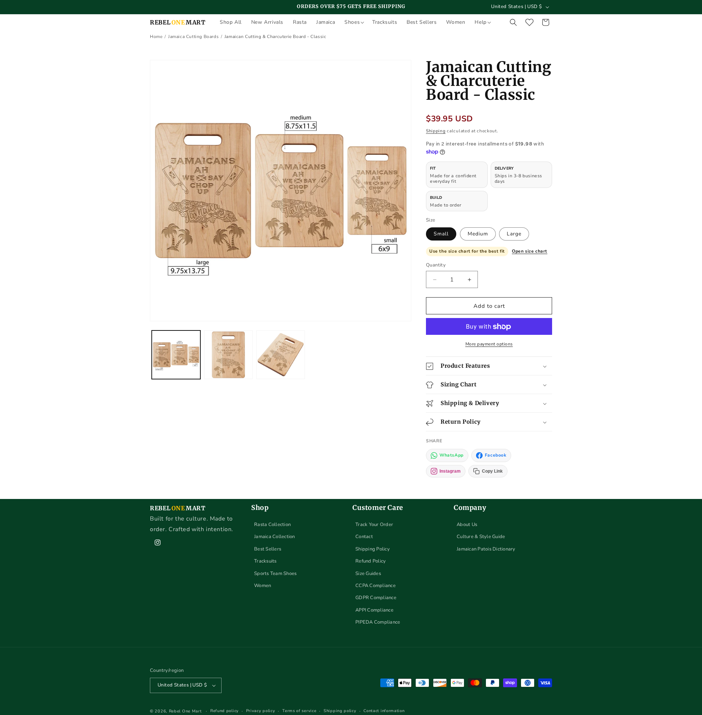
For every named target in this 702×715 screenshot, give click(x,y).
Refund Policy (370, 561)
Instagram (450, 471)
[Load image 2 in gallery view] (228, 354)
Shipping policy (340, 711)
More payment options (489, 344)
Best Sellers (267, 549)
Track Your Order (374, 524)
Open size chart (529, 251)
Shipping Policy (372, 549)
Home (156, 36)
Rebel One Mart (185, 711)
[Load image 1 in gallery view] (176, 354)
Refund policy (224, 711)
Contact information (383, 711)
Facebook (495, 455)
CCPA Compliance (375, 585)
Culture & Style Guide (481, 537)
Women (262, 585)
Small (441, 233)
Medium (478, 233)
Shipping (436, 131)
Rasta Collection (272, 524)
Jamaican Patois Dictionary (486, 549)
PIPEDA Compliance (377, 622)
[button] (353, 22)
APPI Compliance (374, 610)
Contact (364, 537)
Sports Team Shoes (275, 573)
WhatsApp (451, 455)
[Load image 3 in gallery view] (280, 354)
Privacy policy (260, 711)
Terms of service (299, 711)
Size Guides (368, 573)
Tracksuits (265, 561)
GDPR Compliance (375, 598)
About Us (467, 524)
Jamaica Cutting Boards (193, 36)
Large (514, 233)
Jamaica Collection (274, 537)
